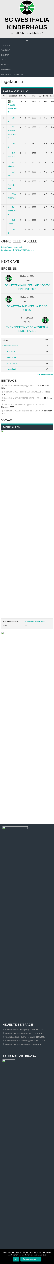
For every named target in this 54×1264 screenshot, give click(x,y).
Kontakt (5, 55)
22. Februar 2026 (27, 276)
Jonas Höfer (11, 357)
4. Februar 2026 (27, 318)
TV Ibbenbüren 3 (12, 210)
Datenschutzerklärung (30, 1259)
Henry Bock (11, 369)
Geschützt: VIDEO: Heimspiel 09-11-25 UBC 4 (22, 411)
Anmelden (6, 69)
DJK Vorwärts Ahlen (11, 185)
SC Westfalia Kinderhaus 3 (35, 621)
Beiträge (5, 65)
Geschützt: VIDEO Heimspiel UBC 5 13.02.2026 (22, 392)
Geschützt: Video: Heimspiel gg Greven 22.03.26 (22, 386)
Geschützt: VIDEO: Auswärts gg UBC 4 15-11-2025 (24, 405)
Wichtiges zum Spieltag (12, 74)
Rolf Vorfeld (11, 352)
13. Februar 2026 (27, 297)
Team (3, 60)
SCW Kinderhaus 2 (12, 197)
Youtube (5, 50)
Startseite (6, 45)
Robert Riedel (12, 363)
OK (16, 1259)
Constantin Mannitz (10, 346)
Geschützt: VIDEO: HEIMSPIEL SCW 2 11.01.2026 (23, 398)
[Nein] (51, 1256)
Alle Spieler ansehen (45, 374)
